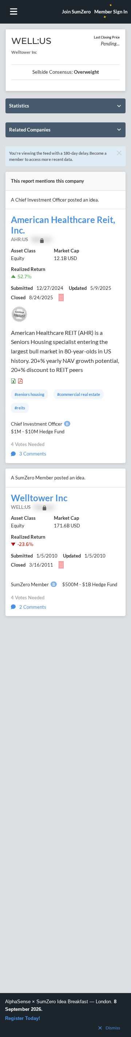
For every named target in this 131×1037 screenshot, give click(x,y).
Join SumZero (76, 12)
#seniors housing (29, 394)
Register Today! (22, 1018)
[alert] (65, 1015)
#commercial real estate (78, 394)
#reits (20, 407)
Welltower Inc (39, 498)
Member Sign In (110, 12)
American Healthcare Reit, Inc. (63, 225)
